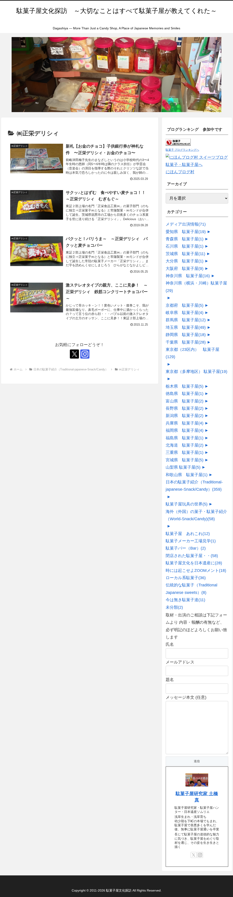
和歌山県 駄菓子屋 (187, 474)
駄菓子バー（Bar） (186, 548)
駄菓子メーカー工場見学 (191, 541)
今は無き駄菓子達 (185, 600)
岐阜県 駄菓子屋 (184, 312)
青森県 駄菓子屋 (184, 239)
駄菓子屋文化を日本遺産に (194, 563)
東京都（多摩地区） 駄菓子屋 (196, 371)
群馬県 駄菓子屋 (186, 320)
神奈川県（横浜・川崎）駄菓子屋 (196, 287)
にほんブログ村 (180, 172)
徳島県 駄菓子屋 (184, 393)
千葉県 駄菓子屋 (186, 342)
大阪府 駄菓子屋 (184, 268)
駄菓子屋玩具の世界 (187, 504)
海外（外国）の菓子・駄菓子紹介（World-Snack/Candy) (196, 515)
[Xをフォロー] (74, 354)
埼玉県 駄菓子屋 (186, 327)
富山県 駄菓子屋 (184, 401)
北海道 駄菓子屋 (184, 445)
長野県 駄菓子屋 (184, 408)
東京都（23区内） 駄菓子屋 (192, 353)
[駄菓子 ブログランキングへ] (178, 142)
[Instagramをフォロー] (84, 354)
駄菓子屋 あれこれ (188, 533)
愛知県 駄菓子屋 (186, 231)
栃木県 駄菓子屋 (184, 386)
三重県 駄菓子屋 (184, 452)
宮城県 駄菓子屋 (184, 460)
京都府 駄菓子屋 (184, 305)
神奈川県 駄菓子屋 (188, 276)
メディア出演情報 (186, 224)
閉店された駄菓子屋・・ (192, 555)
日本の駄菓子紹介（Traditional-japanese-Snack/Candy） (194, 486)
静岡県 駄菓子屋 (186, 334)
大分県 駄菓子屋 (184, 261)
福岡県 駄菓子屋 (184, 430)
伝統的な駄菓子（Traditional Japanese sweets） (191, 589)
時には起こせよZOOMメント (196, 570)
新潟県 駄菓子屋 (184, 415)
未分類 (174, 607)
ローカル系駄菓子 (186, 577)
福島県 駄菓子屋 (184, 438)
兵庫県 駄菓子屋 (184, 423)
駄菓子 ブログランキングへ (182, 149)
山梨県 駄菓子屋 (183, 467)
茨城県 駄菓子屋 (185, 253)
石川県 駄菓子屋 (184, 246)
